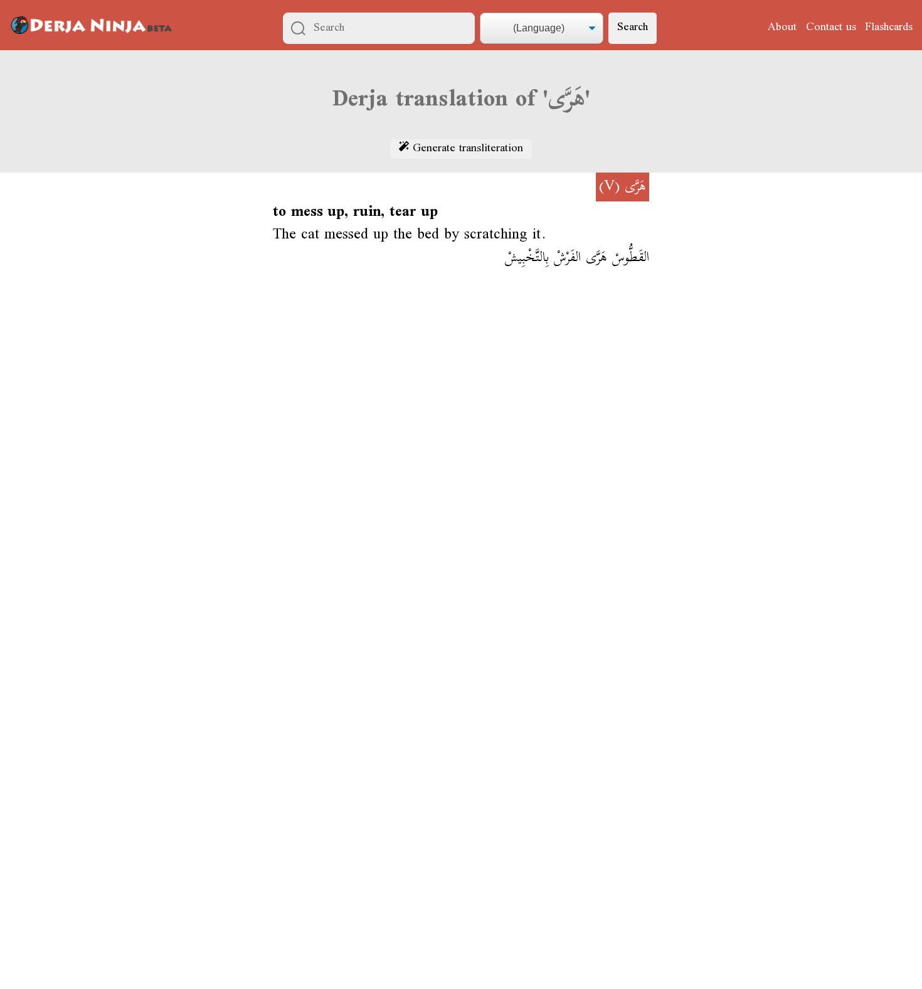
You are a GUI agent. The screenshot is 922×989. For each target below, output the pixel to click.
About (782, 27)
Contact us (831, 27)
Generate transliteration (466, 149)
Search (632, 27)
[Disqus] (461, 462)
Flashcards (889, 27)
